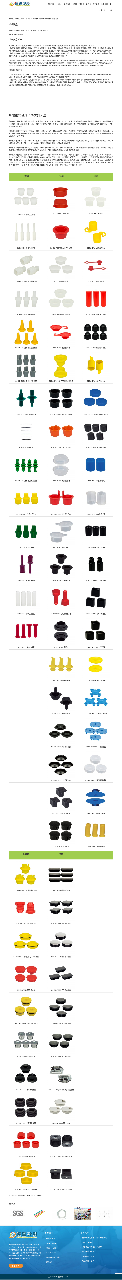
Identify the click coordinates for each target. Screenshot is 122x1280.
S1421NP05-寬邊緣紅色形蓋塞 (61, 248)
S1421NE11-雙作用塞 (26, 547)
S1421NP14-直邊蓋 (96, 213)
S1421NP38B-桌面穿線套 (61, 1123)
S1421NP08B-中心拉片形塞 (61, 447)
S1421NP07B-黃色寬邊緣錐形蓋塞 (61, 381)
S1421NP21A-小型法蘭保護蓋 (95, 780)
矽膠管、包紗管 (51, 1248)
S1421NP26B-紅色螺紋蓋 (26, 1156)
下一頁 (109, 10)
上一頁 (103, 10)
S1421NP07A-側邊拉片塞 (61, 348)
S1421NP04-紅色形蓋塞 (61, 213)
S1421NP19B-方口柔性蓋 (96, 647)
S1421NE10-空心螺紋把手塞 (26, 514)
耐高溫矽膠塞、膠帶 (53, 1257)
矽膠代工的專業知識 (89, 1242)
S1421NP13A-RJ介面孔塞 (61, 813)
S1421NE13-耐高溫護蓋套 (26, 614)
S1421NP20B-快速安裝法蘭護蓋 (96, 714)
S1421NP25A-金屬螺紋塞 (26, 1056)
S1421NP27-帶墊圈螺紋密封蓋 (26, 1189)
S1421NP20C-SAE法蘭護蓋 (96, 747)
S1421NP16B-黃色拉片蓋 (96, 381)
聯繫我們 (16, 1266)
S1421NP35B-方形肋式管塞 (61, 923)
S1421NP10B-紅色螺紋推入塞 (61, 614)
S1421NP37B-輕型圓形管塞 (61, 1056)
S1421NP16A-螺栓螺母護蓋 (96, 348)
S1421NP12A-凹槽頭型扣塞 (61, 780)
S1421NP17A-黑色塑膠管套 (96, 447)
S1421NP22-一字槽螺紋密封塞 (26, 890)
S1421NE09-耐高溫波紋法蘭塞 (26, 481)
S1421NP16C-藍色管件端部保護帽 (96, 414)
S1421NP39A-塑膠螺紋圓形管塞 (61, 1156)
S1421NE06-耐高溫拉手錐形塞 (26, 381)
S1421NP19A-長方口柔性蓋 (96, 614)
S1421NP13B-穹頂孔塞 (61, 847)
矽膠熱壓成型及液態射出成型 (92, 1247)
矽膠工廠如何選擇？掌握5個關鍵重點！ (95, 1238)
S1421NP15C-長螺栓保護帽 (96, 314)
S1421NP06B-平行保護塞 (61, 314)
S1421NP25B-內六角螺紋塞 (26, 1090)
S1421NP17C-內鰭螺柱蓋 (96, 514)
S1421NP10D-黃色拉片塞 (61, 680)
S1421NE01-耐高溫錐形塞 (26, 215)
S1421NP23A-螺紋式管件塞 (26, 923)
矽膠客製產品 (50, 1239)
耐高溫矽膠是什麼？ (89, 1252)
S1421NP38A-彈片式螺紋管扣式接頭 (61, 1090)
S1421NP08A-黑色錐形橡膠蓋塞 (61, 414)
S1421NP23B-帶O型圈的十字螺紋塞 (26, 957)
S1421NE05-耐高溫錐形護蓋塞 (26, 348)
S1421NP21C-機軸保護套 (96, 847)
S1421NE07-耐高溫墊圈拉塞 (26, 414)
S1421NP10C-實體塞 (61, 647)
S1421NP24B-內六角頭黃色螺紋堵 (26, 1023)
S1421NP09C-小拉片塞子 (61, 547)
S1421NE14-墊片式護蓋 (26, 647)
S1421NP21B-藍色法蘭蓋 (96, 813)
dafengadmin (14, 1195)
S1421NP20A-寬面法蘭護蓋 (96, 680)
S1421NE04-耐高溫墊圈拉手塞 (26, 314)
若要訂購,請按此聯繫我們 (16, 34)
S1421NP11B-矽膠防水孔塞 (61, 747)
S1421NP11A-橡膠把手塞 (61, 714)
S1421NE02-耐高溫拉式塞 (26, 248)
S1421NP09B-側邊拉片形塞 (61, 514)
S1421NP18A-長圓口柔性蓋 (96, 547)
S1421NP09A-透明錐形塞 (61, 481)
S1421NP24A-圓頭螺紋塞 (26, 990)
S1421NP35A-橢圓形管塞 (61, 890)
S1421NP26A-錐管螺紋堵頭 (26, 1123)
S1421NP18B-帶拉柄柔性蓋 (96, 581)
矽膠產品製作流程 (88, 1256)
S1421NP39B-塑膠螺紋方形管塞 (61, 1189)
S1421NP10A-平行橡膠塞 (61, 581)
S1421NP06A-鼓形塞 (61, 281)
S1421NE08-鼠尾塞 (26, 447)
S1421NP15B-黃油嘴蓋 (96, 281)
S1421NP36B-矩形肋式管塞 (61, 990)
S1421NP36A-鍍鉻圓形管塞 (61, 957)
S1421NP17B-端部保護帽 (96, 481)
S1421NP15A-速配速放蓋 (96, 248)
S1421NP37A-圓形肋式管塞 (61, 1023)
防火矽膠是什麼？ (88, 1261)
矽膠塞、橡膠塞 (51, 1243)
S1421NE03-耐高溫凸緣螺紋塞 (26, 281)
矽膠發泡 (49, 1262)
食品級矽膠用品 (51, 1252)
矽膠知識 (29, 1195)
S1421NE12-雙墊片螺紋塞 (26, 581)
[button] (110, 4)
